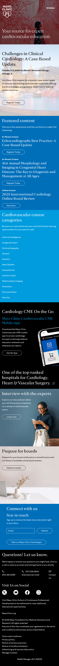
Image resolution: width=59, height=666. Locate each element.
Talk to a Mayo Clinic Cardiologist (26, 542)
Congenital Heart (9, 242)
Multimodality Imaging (12, 281)
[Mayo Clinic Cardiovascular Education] (7, 11)
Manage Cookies (9, 652)
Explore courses (14, 467)
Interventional (8, 270)
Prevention (7, 286)
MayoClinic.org (9, 613)
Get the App (12, 353)
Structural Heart (9, 292)
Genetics (6, 259)
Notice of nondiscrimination (15, 646)
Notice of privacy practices (14, 642)
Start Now (11, 205)
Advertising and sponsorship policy (18, 649)
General (5, 253)
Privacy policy (8, 639)
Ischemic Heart (9, 275)
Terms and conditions (12, 636)
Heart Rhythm (8, 264)
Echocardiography (10, 248)
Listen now (11, 417)
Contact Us (52, 576)
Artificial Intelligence (11, 237)
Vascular (6, 297)
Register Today (13, 102)
